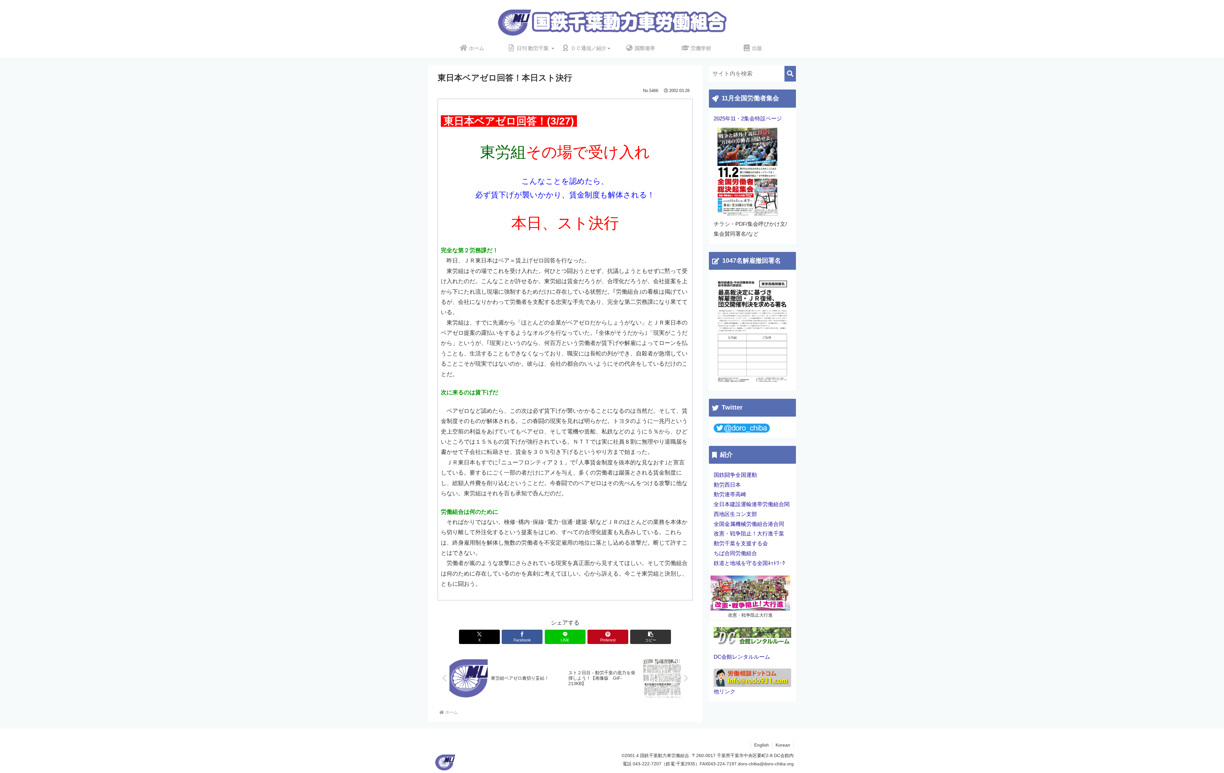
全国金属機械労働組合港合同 (749, 524)
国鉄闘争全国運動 (735, 475)
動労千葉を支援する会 (741, 543)
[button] (650, 637)
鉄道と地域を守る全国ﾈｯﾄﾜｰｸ (749, 563)
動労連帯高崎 (730, 494)
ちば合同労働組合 (735, 553)
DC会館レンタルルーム (742, 657)
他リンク (724, 692)
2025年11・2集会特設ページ (748, 119)
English (761, 745)
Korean (783, 745)
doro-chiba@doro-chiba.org (766, 763)
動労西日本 (727, 485)
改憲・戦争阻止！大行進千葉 (749, 534)
